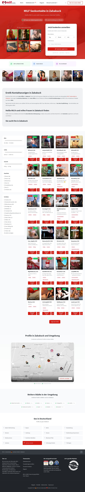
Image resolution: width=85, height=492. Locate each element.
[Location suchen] (65, 2)
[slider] (4, 140)
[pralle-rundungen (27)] (23, 346)
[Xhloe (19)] (52, 350)
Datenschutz (44, 485)
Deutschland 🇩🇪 (8, 452)
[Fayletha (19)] (26, 362)
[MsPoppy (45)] (61, 368)
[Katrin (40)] (48, 360)
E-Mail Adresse (51, 40)
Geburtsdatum (51, 34)
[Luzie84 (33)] (33, 356)
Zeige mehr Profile (55, 321)
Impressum (51, 485)
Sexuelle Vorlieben (27, 466)
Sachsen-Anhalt (16, 452)
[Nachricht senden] (38, 159)
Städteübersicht (26, 461)
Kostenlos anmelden (65, 378)
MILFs (21, 3)
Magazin (42, 3)
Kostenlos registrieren (62, 49)
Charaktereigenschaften (28, 464)
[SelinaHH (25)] (39, 366)
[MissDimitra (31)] (58, 354)
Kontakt (38, 485)
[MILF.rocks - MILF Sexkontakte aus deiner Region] (9, 2)
